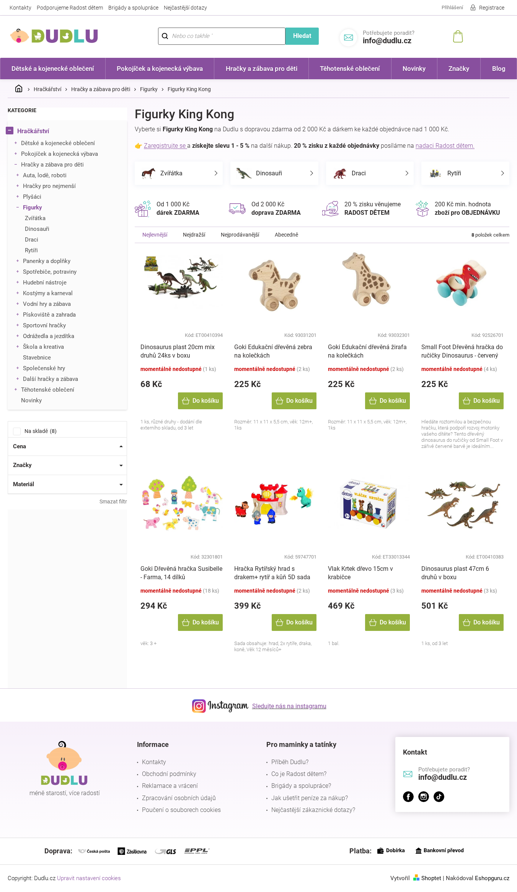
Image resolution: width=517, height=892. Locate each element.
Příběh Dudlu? (289, 762)
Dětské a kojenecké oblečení (58, 143)
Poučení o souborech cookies (181, 810)
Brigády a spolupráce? (301, 785)
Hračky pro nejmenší (49, 186)
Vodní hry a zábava (47, 304)
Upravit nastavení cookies (89, 878)
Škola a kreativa (43, 346)
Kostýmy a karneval (48, 293)
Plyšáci (32, 196)
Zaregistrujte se (165, 145)
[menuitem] (52, 68)
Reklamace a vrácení (170, 785)
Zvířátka (35, 218)
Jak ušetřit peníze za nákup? (309, 798)
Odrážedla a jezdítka (48, 336)
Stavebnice (37, 357)
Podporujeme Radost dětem (70, 8)
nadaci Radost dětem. (445, 145)
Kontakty (20, 8)
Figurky (32, 207)
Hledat (302, 35)
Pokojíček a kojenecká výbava (59, 153)
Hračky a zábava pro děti (52, 164)
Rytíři (31, 250)
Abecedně (286, 235)
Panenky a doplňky (46, 261)
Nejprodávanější (240, 235)
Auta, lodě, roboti (45, 175)
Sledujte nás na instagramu (289, 706)
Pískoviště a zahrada (49, 314)
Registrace (491, 8)
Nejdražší (194, 235)
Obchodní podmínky (169, 774)
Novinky (31, 400)
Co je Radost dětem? (298, 774)
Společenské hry (44, 368)
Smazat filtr (113, 501)
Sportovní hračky (44, 325)
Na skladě (39, 431)
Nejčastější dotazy (185, 8)
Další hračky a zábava (50, 379)
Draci (31, 239)
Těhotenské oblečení (47, 389)
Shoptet (431, 878)
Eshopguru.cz (492, 878)
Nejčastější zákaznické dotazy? (313, 810)
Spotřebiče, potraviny (50, 271)
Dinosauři (37, 228)
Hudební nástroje (45, 282)
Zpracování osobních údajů (179, 798)
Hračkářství (33, 131)
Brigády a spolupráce (133, 8)
